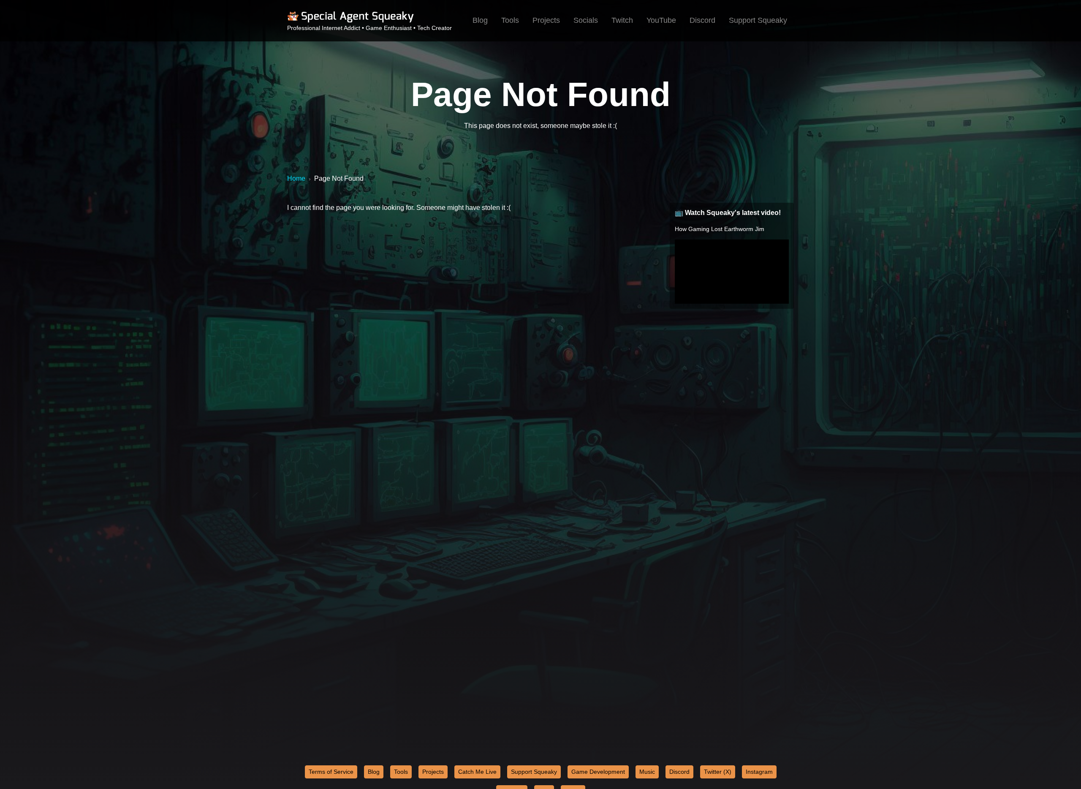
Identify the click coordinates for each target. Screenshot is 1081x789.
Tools (510, 20)
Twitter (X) (717, 771)
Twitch (622, 20)
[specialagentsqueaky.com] (350, 21)
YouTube (661, 20)
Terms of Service (331, 771)
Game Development (598, 771)
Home (296, 178)
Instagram (759, 771)
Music (647, 771)
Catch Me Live (477, 771)
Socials (585, 20)
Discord (702, 20)
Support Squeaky (758, 20)
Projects (546, 20)
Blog (480, 20)
